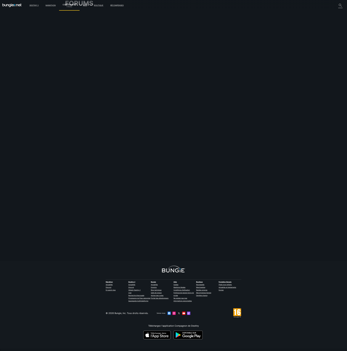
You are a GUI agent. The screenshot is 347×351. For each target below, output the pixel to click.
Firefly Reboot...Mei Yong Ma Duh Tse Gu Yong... (169, 20)
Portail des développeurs (159, 298)
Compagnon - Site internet (80, 44)
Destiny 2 (34, 5)
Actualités (109, 285)
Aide (85, 5)
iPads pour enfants (225, 285)
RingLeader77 (127, 248)
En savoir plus (111, 290)
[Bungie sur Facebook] (169, 313)
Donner (221, 290)
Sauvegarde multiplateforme (138, 301)
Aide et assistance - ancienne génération (88, 58)
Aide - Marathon (75, 72)
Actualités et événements (227, 287)
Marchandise (200, 287)
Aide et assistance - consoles (82, 55)
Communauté (69, 4)
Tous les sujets (74, 12)
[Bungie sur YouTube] (183, 313)
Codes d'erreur (74, 31)
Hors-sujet (72, 69)
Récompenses (117, 5)
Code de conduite (75, 78)
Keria (122, 59)
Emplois (154, 287)
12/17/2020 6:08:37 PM (145, 79)
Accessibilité (73, 42)
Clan (129, 293)
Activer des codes (157, 295)
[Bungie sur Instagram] (174, 313)
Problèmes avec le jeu (78, 39)
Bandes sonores (201, 290)
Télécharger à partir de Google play (189, 335)
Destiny (12, 5)
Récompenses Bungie (203, 293)
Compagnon (73, 61)
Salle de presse (156, 293)
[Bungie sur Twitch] (188, 313)
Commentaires (74, 17)
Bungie (153, 282)
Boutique (98, 5)
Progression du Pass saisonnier (139, 298)
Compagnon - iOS (76, 47)
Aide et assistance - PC (79, 53)
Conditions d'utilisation (182, 290)
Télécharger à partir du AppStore (157, 335)
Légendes (72, 23)
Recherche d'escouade (136, 295)
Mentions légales (179, 287)
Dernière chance (201, 295)
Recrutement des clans (78, 63)
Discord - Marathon (77, 74)
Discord (108, 287)
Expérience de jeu (76, 25)
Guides (176, 285)
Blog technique (156, 290)
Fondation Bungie (225, 282)
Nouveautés (200, 285)
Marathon (51, 5)
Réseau (70, 34)
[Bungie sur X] (179, 313)
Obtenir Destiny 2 (134, 290)
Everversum (73, 36)
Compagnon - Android (78, 50)
